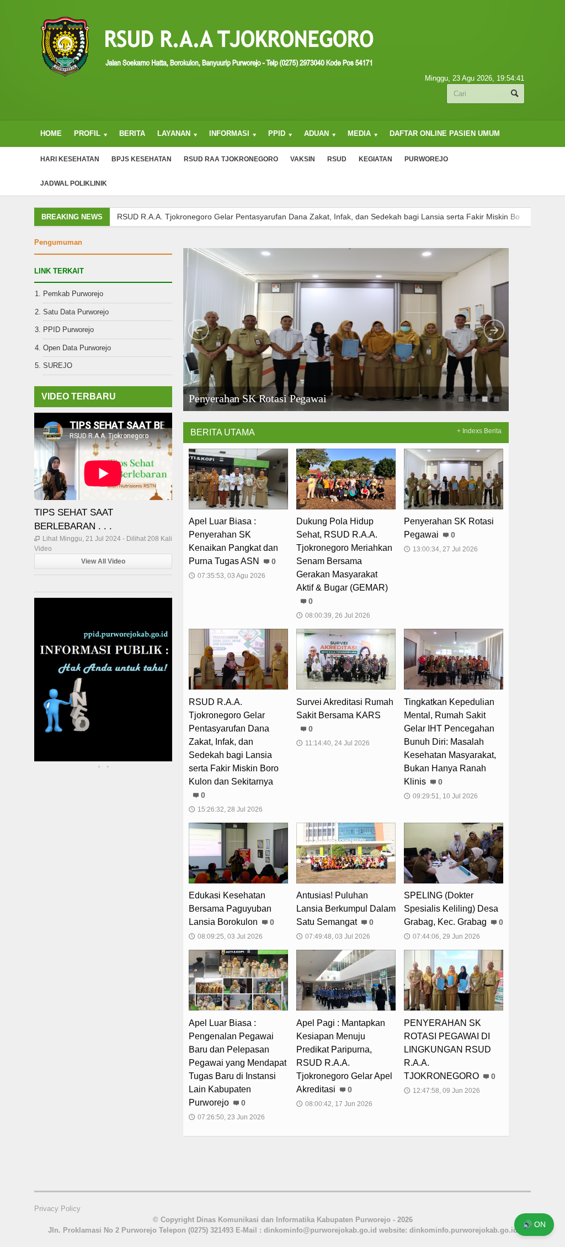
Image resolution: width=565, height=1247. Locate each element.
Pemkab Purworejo (73, 294)
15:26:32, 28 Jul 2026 (226, 809)
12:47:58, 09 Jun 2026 (442, 1091)
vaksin (302, 159)
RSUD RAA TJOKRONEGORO (231, 159)
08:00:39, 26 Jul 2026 (333, 615)
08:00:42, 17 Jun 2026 (334, 1104)
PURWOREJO (426, 159)
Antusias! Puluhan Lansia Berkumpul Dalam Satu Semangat (346, 909)
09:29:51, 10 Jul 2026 (441, 796)
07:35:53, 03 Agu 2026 (227, 576)
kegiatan (375, 159)
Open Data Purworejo (77, 348)
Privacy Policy (57, 1208)
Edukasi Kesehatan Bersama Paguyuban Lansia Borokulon (230, 909)
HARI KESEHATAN (69, 159)
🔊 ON (534, 1224)
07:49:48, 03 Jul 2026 (333, 936)
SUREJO (57, 365)
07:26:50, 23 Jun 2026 (227, 1117)
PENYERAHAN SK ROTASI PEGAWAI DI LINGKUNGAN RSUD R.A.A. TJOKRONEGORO (447, 1049)
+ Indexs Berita (479, 431)
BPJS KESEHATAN (141, 159)
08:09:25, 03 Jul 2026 (226, 936)
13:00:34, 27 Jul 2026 (441, 549)
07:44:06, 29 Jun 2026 (442, 936)
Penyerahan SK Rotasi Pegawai (258, 398)
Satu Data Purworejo (76, 312)
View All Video (103, 561)
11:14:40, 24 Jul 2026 (333, 743)
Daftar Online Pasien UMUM (445, 133)
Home (51, 133)
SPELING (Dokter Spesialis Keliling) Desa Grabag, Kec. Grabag (451, 909)
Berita (132, 133)
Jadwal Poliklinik (73, 183)
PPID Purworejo (68, 329)
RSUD (337, 159)
